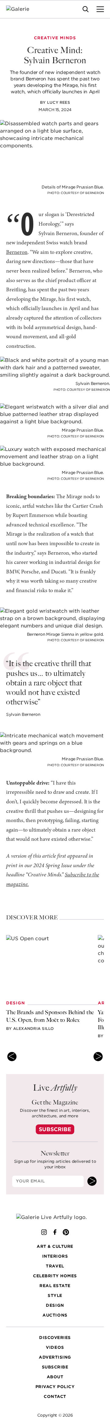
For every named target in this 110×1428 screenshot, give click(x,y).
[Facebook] (55, 1232)
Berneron (17, 252)
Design (55, 1305)
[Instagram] (44, 1232)
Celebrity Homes (55, 1276)
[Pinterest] (66, 1232)
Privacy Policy (55, 1386)
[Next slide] (98, 1056)
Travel (55, 1266)
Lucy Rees (58, 102)
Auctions (54, 1315)
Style (55, 1295)
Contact (55, 1396)
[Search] (85, 9)
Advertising (55, 1357)
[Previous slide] (12, 1056)
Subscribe (55, 1129)
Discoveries (55, 1337)
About (55, 1377)
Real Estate (55, 1285)
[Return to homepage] (55, 1217)
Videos (55, 1347)
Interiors (55, 1256)
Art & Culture (55, 1246)
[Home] (21, 9)
